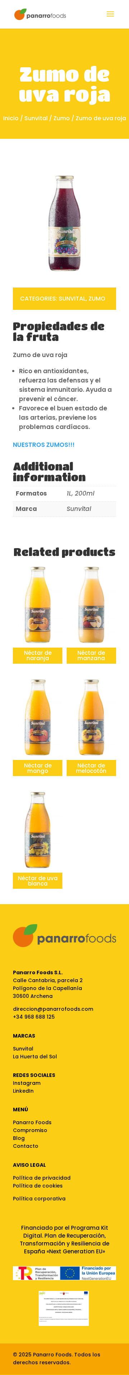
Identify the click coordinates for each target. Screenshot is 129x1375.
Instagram (26, 1083)
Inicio (11, 118)
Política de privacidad (42, 1177)
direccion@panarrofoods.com (53, 1009)
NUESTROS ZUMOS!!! (44, 444)
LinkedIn (23, 1090)
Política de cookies (38, 1185)
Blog (19, 1138)
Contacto (25, 1146)
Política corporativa (39, 1198)
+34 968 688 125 (34, 1016)
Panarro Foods (32, 1122)
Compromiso (30, 1130)
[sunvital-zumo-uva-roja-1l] (65, 274)
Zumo (61, 118)
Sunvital (36, 118)
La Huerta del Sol (35, 1056)
